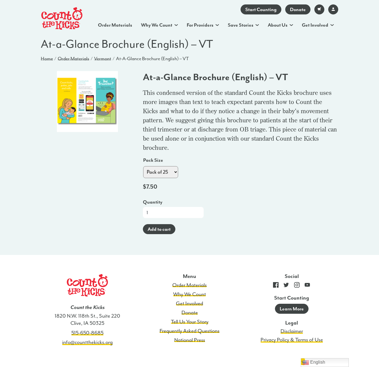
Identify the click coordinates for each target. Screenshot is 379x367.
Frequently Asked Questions (189, 331)
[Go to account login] (333, 9)
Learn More (292, 309)
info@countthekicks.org (87, 342)
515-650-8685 (87, 333)
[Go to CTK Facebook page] (276, 286)
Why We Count (156, 25)
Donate (298, 9)
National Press (189, 340)
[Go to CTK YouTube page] (307, 286)
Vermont (102, 58)
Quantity (152, 202)
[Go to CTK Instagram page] (297, 286)
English (317, 362)
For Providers (200, 25)
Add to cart (159, 229)
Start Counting (261, 9)
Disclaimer (292, 331)
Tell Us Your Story (189, 322)
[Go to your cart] (319, 9)
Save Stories (240, 25)
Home (47, 58)
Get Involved (315, 25)
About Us (277, 25)
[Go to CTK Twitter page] (286, 286)
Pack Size (153, 160)
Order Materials (115, 25)
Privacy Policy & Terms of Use (292, 339)
